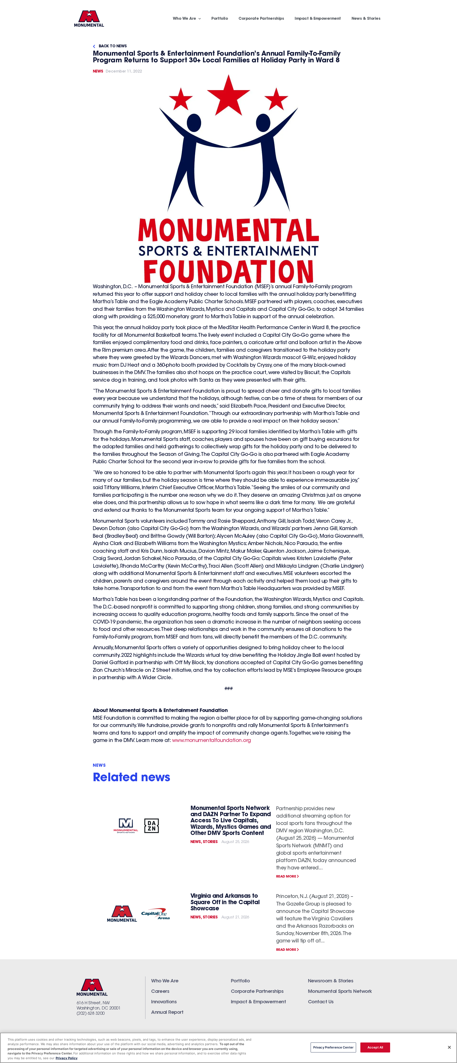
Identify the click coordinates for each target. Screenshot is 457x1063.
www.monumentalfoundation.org (211, 740)
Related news (131, 778)
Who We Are (184, 19)
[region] (228, 1048)
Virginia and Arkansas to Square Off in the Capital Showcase (224, 902)
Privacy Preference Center (333, 1047)
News (98, 71)
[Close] (449, 1047)
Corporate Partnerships (261, 19)
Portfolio (219, 19)
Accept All (375, 1047)
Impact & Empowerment (318, 19)
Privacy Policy (67, 1058)
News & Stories (366, 19)
